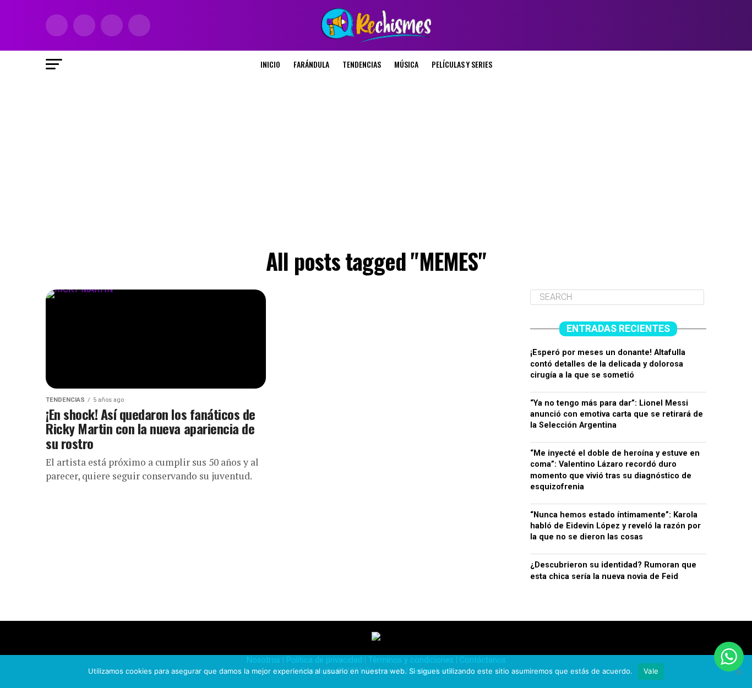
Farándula (311, 64)
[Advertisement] (376, 161)
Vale (651, 671)
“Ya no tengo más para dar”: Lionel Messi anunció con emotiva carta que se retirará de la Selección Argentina (616, 414)
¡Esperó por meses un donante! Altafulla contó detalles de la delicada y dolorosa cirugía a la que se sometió (607, 363)
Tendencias (361, 64)
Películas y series (462, 64)
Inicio (270, 64)
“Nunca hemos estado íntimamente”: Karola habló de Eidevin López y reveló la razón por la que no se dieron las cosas (615, 526)
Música (406, 64)
